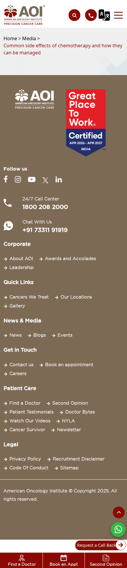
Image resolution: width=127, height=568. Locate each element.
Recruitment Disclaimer (79, 459)
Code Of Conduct (28, 467)
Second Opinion (70, 403)
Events (65, 335)
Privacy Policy (25, 459)
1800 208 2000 (45, 207)
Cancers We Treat (29, 297)
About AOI (21, 258)
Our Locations (76, 297)
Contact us (21, 364)
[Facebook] (7, 180)
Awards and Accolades (70, 258)
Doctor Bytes (80, 412)
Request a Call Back (96, 545)
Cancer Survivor (27, 429)
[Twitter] (47, 180)
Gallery (17, 306)
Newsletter (69, 429)
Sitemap (69, 467)
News (15, 335)
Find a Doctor (24, 403)
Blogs (39, 335)
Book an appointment (69, 364)
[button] (116, 15)
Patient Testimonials (31, 412)
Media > (31, 38)
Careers (17, 373)
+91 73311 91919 (45, 230)
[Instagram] (19, 180)
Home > (13, 38)
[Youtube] (33, 180)
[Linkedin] (59, 180)
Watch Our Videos (29, 420)
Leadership (21, 267)
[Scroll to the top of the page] (119, 512)
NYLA (68, 420)
